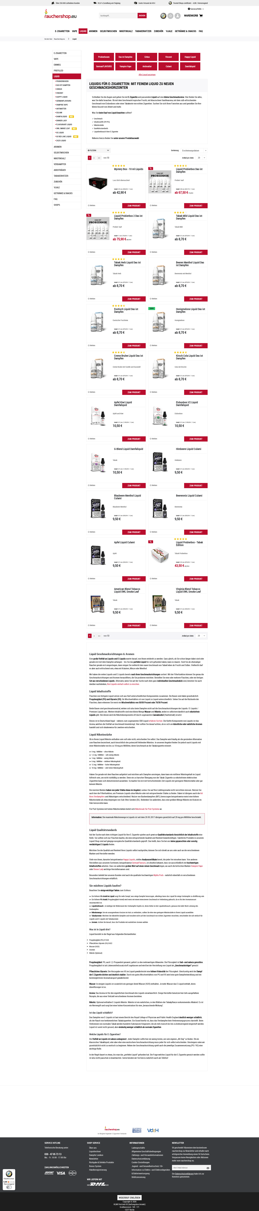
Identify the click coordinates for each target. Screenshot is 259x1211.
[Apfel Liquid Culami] (97, 555)
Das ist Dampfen (63, 85)
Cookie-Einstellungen (141, 1162)
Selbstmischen (61, 152)
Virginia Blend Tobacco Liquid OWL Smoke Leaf (188, 590)
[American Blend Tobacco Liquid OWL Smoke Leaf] (97, 601)
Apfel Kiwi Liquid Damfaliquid (123, 404)
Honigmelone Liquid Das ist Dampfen (190, 311)
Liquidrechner (95, 1151)
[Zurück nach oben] (112, 1128)
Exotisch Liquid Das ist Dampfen (126, 311)
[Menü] (13, 1170)
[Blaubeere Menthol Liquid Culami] (97, 508)
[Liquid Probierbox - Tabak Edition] (159, 555)
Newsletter (93, 1158)
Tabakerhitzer (61, 175)
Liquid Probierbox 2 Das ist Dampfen (128, 217)
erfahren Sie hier (155, 720)
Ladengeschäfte (138, 1147)
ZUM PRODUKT (134, 205)
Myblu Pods (158, 875)
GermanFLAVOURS (63, 100)
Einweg (57, 64)
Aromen (58, 146)
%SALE (57, 187)
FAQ (55, 199)
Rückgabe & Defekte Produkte (101, 1162)
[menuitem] (123, 15)
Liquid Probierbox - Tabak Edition (189, 544)
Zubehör (58, 181)
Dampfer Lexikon (96, 1155)
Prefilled (58, 70)
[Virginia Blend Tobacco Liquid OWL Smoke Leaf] (159, 601)
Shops (57, 204)
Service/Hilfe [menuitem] (196, 8)
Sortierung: (175, 150)
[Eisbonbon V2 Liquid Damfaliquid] (159, 415)
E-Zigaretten (60, 53)
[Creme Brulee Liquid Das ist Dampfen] (97, 368)
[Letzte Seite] (99, 158)
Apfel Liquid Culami (124, 542)
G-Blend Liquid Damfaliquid (128, 449)
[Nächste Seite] (94, 158)
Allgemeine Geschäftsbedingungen (146, 1151)
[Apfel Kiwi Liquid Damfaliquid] (97, 415)
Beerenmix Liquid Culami (189, 495)
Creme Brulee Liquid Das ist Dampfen (128, 357)
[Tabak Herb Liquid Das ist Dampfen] (97, 275)
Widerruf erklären (129, 1197)
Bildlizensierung (138, 1177)
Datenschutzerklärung (141, 1158)
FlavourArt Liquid (64, 124)
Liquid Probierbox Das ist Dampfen (189, 171)
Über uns (93, 1147)
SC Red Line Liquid (64, 136)
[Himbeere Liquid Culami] (159, 461)
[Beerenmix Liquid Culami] (159, 508)
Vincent (59, 93)
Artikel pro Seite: (188, 157)
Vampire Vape (62, 104)
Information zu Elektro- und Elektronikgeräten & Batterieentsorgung (151, 1171)
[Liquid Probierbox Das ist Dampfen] (159, 181)
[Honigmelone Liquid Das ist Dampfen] (159, 321)
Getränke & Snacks (63, 193)
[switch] (9, 1187)
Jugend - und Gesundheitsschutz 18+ (147, 1166)
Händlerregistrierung (98, 1169)
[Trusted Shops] (163, 16)
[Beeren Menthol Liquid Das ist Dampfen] (159, 275)
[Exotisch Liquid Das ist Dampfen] (97, 321)
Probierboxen (62, 81)
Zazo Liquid (61, 140)
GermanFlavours (139, 862)
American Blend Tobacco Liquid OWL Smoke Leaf (127, 590)
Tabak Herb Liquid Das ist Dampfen (127, 264)
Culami (59, 112)
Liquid (56, 76)
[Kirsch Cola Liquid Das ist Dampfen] (159, 368)
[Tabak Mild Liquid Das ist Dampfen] (159, 228)
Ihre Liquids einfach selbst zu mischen (123, 684)
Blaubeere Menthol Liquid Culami (127, 497)
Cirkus (59, 89)
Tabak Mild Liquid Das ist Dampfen (189, 217)
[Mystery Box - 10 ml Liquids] (97, 181)
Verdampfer (60, 164)
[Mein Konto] (178, 16)
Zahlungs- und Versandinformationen (147, 1155)
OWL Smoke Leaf (63, 128)
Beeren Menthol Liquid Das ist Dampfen (190, 264)
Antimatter (61, 108)
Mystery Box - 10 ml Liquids (128, 169)
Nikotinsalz (60, 158)
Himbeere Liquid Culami (188, 449)
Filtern (92, 150)
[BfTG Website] (137, 1130)
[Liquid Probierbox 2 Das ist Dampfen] (97, 228)
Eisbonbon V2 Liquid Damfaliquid (187, 404)
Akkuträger (60, 170)
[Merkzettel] (170, 16)
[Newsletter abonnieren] (207, 1167)
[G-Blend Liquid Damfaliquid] (97, 461)
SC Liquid (60, 132)
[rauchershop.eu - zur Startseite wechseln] (65, 14)
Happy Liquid (61, 97)
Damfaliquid (61, 116)
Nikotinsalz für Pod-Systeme (147, 808)
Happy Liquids (129, 859)
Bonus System (95, 1166)
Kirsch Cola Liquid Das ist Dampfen (189, 357)
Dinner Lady (61, 120)
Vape (56, 58)
